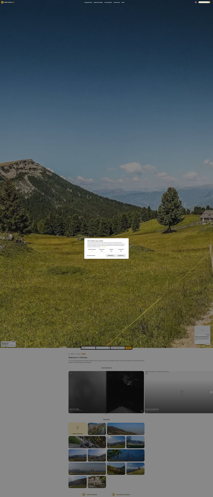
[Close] (127, 234)
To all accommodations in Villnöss (106, 261)
